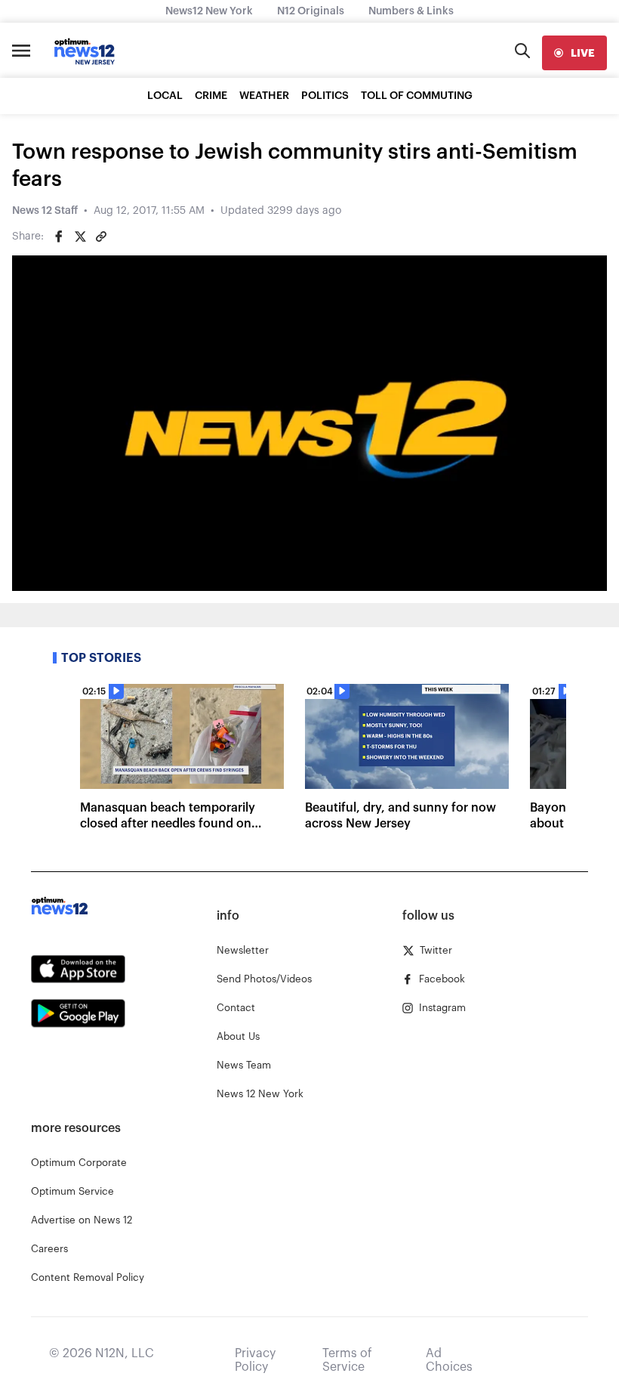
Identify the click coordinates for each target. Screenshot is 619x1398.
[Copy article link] (101, 236)
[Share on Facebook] (59, 236)
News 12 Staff (45, 211)
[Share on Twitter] (80, 236)
